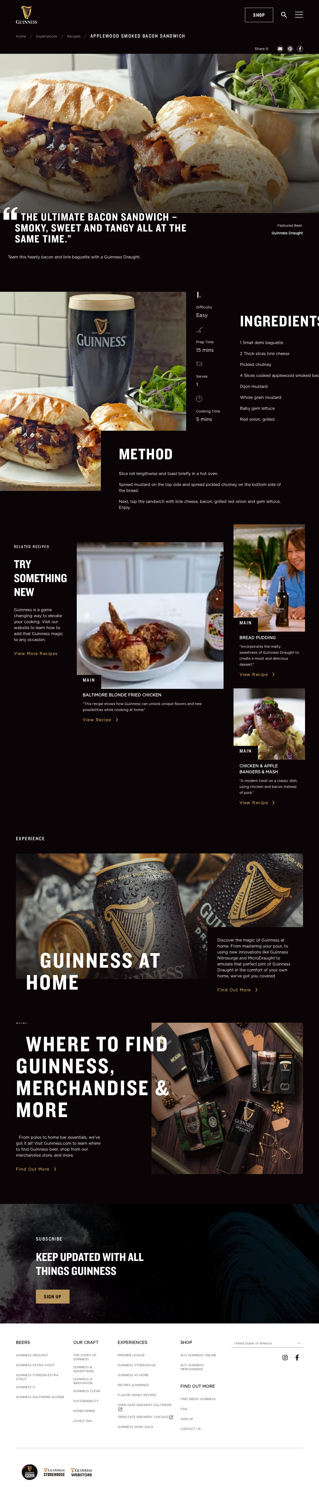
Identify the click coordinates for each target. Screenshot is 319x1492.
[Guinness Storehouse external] (54, 1472)
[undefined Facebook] (300, 49)
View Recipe (97, 719)
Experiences (46, 36)
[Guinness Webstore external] (81, 1472)
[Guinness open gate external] (30, 1472)
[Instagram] (285, 1358)
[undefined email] (280, 49)
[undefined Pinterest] (290, 49)
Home (21, 36)
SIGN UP (53, 1296)
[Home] (26, 15)
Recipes (73, 36)
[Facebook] (297, 1358)
